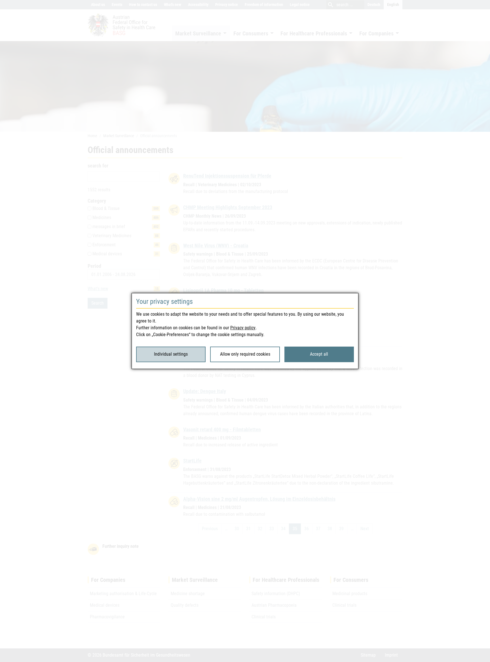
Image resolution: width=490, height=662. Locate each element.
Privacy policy (242, 327)
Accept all (319, 354)
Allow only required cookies (245, 354)
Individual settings (171, 354)
